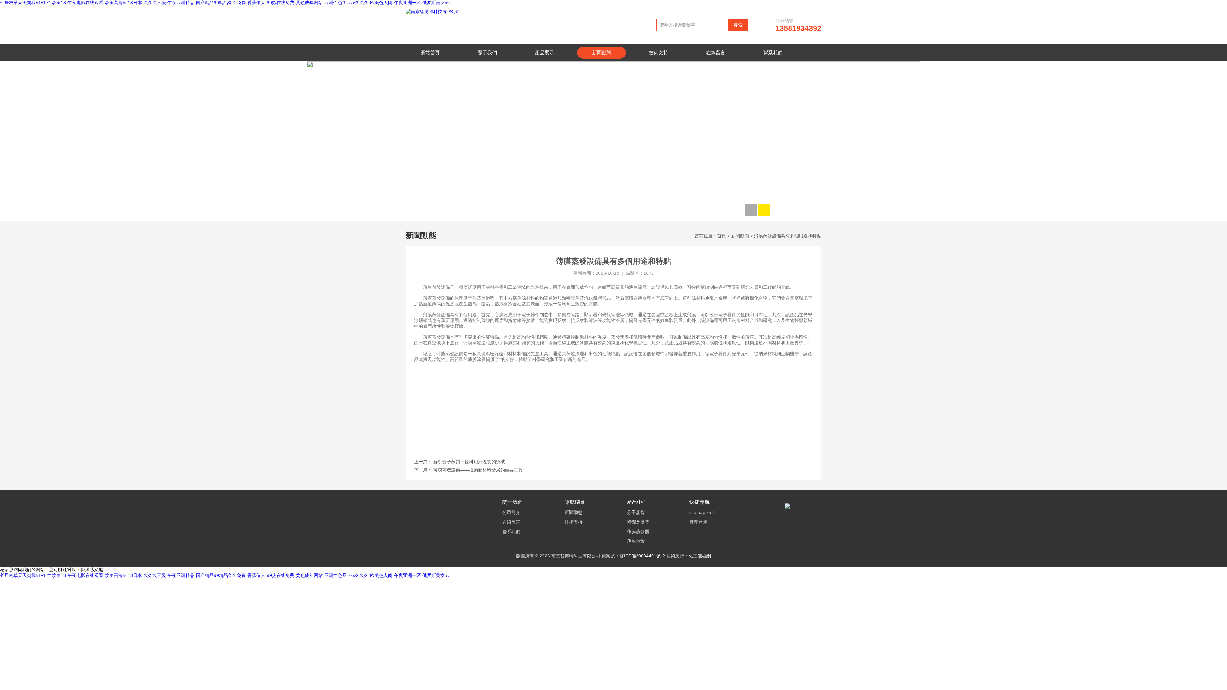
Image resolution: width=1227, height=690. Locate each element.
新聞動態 (601, 52)
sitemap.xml (701, 512)
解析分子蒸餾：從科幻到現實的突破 (469, 461)
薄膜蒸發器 (638, 531)
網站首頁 (430, 52)
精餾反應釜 (638, 522)
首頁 (721, 235)
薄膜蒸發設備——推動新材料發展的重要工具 (478, 469)
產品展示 (544, 52)
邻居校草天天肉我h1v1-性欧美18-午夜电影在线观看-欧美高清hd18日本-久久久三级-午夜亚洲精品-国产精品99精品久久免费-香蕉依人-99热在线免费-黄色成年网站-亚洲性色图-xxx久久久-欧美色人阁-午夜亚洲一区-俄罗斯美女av (225, 2)
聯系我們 (773, 52)
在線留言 (715, 52)
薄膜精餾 (636, 541)
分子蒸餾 (636, 512)
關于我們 (487, 52)
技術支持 (658, 52)
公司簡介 (511, 512)
